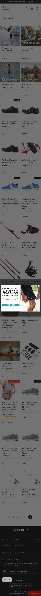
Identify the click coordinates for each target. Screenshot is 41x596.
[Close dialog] (39, 286)
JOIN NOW (11, 305)
